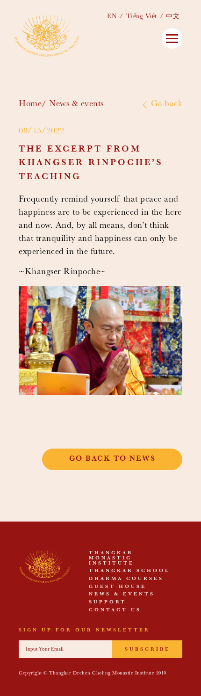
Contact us (115, 610)
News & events (76, 104)
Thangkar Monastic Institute (111, 558)
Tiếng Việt (141, 17)
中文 (172, 17)
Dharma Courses (126, 579)
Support (107, 602)
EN (112, 17)
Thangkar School (129, 571)
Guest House (117, 587)
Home (30, 104)
